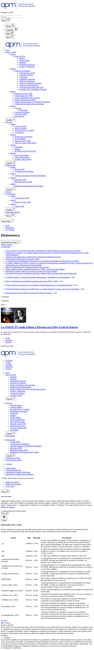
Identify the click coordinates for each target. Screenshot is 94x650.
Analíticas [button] (4, 635)
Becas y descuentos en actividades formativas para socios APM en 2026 (31, 281)
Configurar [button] (5, 511)
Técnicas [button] (4, 621)
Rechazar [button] (12, 511)
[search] (10, 25)
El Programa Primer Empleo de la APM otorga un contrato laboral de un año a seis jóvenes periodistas (42, 289)
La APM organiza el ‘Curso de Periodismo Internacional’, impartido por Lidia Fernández (38, 277)
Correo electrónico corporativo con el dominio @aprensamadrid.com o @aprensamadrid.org (39, 285)
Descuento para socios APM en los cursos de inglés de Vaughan (29, 293)
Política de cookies (7, 507)
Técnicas (7, 623)
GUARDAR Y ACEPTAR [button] (11, 648)
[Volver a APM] (18, 9)
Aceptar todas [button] (21, 511)
